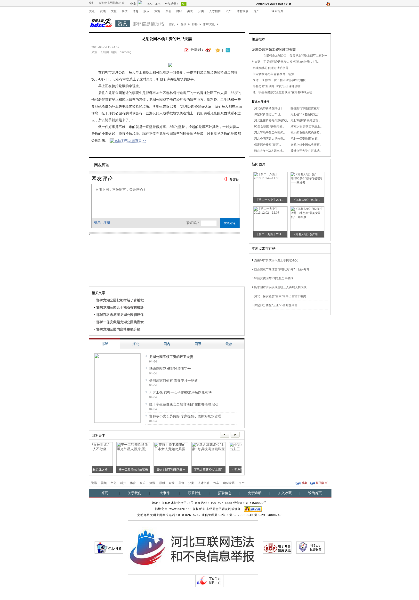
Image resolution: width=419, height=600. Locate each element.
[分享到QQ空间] (218, 50)
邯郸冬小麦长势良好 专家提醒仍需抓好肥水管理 (185, 416)
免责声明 (255, 493)
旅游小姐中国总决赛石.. (305, 144)
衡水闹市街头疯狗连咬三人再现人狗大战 (280, 287)
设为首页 (315, 493)
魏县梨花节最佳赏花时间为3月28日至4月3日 (282, 269)
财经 (179, 11)
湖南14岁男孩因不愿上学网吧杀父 (276, 260)
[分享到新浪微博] (208, 50)
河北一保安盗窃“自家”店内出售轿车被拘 (280, 296)
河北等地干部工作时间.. (269, 132)
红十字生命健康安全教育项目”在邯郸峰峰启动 (183, 404)
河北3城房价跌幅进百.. (305, 120)
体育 (135, 11)
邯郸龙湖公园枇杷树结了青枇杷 (120, 300)
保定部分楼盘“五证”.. (267, 144)
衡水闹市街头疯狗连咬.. (305, 132)
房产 (256, 11)
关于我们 (134, 493)
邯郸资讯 (209, 24)
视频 (103, 11)
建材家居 (242, 11)
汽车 (229, 11)
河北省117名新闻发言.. (305, 114)
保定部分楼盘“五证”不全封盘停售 (275, 305)
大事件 (165, 493)
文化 (114, 11)
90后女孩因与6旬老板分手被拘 (273, 278)
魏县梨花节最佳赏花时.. (305, 108)
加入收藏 (285, 493)
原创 (168, 11)
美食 (190, 11)
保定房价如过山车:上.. (268, 114)
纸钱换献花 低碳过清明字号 (170, 369)
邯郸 (195, 24)
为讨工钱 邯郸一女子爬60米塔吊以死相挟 (180, 392)
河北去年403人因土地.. (269, 150)
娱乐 (146, 11)
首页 (172, 24)
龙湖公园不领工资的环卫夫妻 (171, 357)
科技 (125, 11)
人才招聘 (215, 11)
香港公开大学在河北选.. (305, 150)
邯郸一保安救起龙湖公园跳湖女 (120, 322)
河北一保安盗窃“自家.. (304, 138)
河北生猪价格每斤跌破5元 (271, 120)
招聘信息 (225, 493)
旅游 (157, 11)
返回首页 (277, 11)
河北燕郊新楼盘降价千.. (269, 108)
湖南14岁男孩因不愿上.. (306, 126)
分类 (201, 11)
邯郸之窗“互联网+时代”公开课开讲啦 (276, 86)
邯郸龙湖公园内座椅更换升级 (118, 329)
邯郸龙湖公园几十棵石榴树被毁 (120, 307)
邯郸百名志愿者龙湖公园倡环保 (120, 315)
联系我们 (194, 493)
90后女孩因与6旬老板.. (269, 126)
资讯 (92, 11)
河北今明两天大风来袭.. (269, 138)
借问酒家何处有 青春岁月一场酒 (173, 380)
